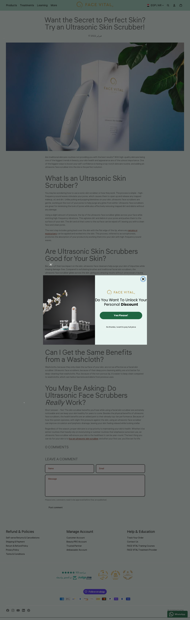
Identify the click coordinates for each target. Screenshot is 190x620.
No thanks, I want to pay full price (121, 327)
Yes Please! (121, 315)
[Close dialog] (143, 279)
